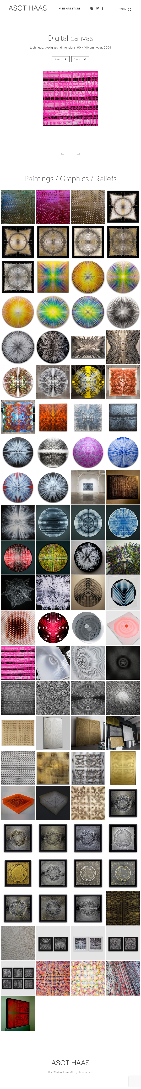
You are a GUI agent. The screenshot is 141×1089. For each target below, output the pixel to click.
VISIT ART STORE (69, 8)
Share (57, 59)
